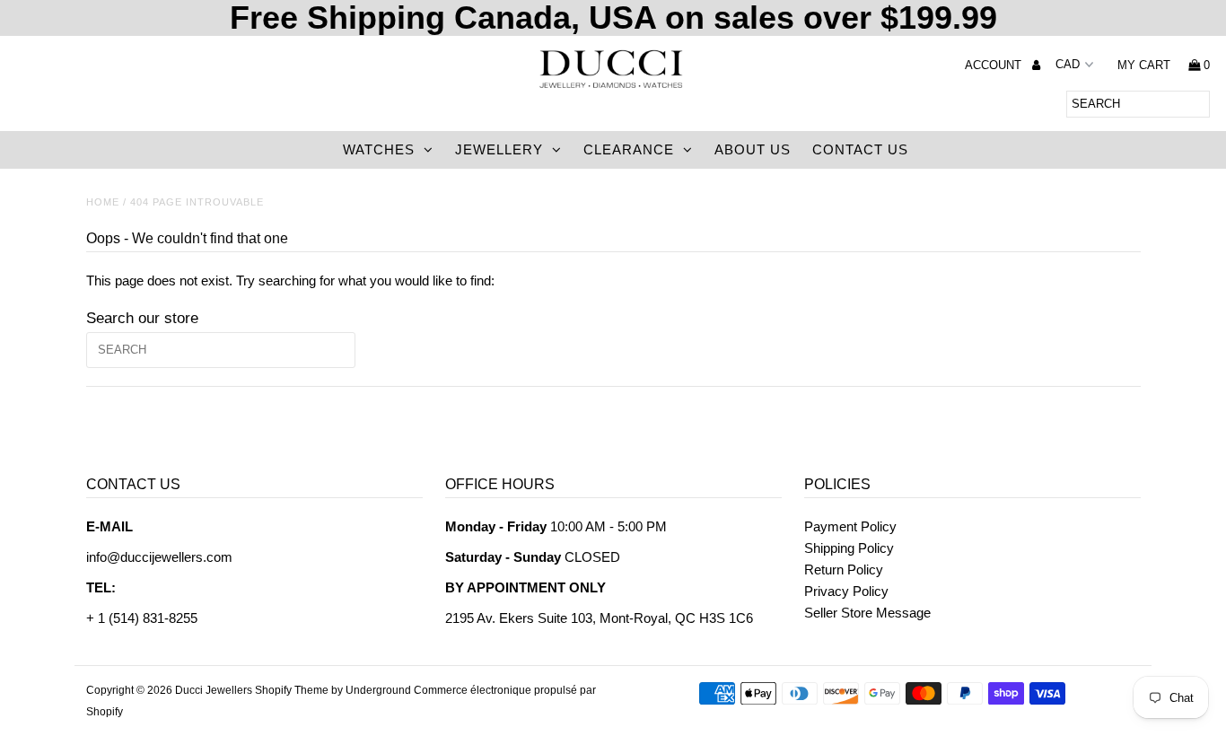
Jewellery (499, 149)
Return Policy (843, 569)
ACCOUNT (995, 65)
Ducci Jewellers (213, 690)
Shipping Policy (849, 548)
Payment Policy (850, 526)
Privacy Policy (846, 591)
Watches (379, 149)
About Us (752, 149)
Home (102, 202)
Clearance (628, 149)
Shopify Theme (291, 690)
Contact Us (860, 149)
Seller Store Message (867, 612)
